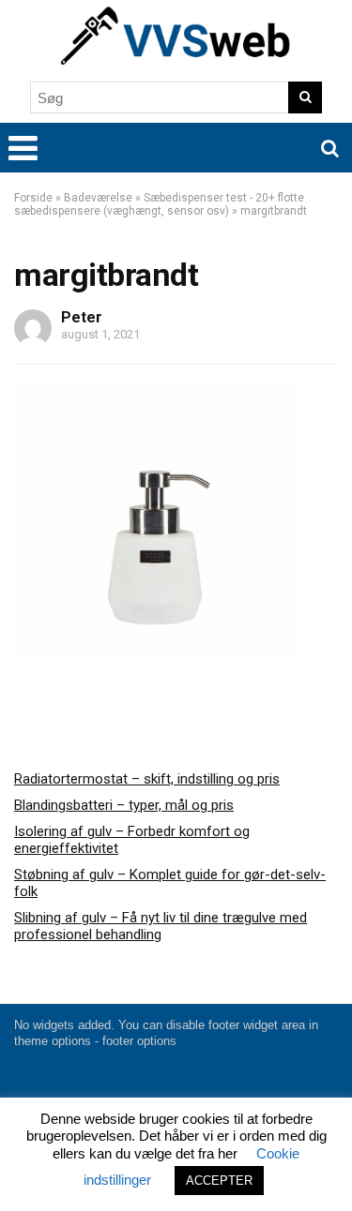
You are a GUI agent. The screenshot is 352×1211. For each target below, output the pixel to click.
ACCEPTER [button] (219, 1181)
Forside (33, 197)
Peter (81, 317)
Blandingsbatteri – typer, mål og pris (124, 805)
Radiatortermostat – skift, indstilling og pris (147, 778)
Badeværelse (98, 197)
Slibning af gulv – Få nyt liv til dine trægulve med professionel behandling (160, 926)
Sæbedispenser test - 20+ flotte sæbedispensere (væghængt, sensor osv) (159, 204)
